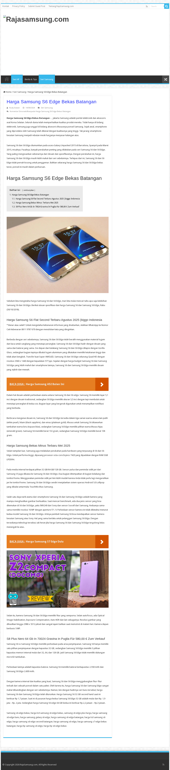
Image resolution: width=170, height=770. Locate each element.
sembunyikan (28, 190)
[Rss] (147, 6)
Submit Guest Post (36, 6)
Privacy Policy (18, 6)
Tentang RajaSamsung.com (61, 6)
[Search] (166, 6)
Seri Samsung (46, 79)
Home (6, 78)
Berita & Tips (31, 79)
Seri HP (16, 79)
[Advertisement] (106, 49)
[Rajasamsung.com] (36, 19)
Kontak (5, 6)
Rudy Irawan (14, 108)
